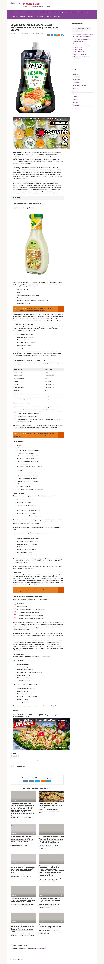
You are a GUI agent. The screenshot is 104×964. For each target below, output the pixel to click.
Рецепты (30, 16)
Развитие (22, 16)
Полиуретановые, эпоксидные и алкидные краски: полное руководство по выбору (82, 41)
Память (87, 12)
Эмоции (48, 16)
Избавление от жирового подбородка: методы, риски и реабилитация (81, 55)
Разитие (75, 99)
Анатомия (15, 12)
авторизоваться (41, 948)
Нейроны (72, 12)
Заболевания (36, 12)
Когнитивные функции (59, 12)
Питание (14, 16)
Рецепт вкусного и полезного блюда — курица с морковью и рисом (49, 900)
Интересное (46, 12)
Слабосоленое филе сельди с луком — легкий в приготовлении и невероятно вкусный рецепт (23, 900)
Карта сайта (57, 16)
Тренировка (40, 16)
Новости (80, 12)
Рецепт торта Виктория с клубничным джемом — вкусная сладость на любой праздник (50, 926)
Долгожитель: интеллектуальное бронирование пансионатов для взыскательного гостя (82, 30)
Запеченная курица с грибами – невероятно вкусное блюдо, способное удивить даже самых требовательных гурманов (22, 838)
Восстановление (25, 12)
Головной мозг (31, 3)
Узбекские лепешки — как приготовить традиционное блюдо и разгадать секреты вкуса (51, 805)
